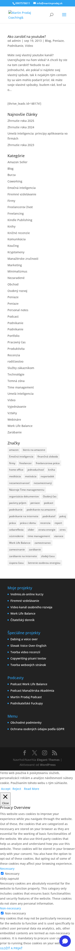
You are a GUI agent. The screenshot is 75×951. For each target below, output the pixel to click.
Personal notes (18, 310)
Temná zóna (16, 381)
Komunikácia (17, 239)
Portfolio (13, 336)
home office (16, 469)
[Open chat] (65, 941)
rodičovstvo (15, 361)
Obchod (13, 284)
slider (31, 529)
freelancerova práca (48, 463)
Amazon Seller (18, 162)
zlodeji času (48, 556)
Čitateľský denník (22, 620)
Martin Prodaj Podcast (26, 697)
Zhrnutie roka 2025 (21, 121)
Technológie (16, 374)
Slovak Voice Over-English (28, 646)
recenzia (45, 523)
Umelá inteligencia (21, 394)
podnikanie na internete (23, 516)
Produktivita (16, 349)
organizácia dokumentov (24, 496)
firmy (12, 463)
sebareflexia (16, 529)
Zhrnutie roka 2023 (21, 145)
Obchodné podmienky (25, 722)
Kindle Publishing (20, 220)
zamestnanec (43, 543)
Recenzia (14, 355)
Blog (48, 41)
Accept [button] (5, 789)
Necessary (12, 874)
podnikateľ (48, 516)
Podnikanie (15, 46)
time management (39, 536)
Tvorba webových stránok (28, 665)
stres (63, 529)
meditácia (15, 476)
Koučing (13, 246)
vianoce (58, 536)
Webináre (14, 419)
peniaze (35, 503)
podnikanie (15, 509)
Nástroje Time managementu (26, 489)
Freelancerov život (20, 207)
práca (12, 523)
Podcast (13, 316)
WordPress (48, 765)
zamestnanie (17, 549)
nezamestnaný (43, 483)
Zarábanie (15, 432)
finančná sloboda (48, 456)
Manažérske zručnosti (23, 259)
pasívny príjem (17, 503)
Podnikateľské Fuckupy (26, 703)
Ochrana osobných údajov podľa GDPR (37, 729)
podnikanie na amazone (41, 509)
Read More (31, 789)
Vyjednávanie (17, 407)
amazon (14, 450)
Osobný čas (49, 496)
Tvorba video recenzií (25, 652)
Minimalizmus (17, 271)
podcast (48, 503)
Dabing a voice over (24, 639)
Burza (12, 175)
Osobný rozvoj (17, 291)
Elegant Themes (48, 760)
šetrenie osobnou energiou (44, 563)
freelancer (25, 463)
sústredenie (16, 536)
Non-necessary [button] (10, 908)
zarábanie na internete (23, 556)
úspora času (16, 563)
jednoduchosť (36, 469)
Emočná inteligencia (22, 188)
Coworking (15, 181)
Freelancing (16, 213)
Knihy (11, 226)
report (58, 523)
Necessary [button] (7, 869)
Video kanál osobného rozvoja (31, 607)
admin (16, 41)
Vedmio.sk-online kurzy (26, 594)
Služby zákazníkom (21, 368)
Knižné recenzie (19, 233)
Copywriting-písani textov (28, 658)
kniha (51, 469)
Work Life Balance (20, 426)
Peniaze (58, 41)
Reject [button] (16, 789)
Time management (21, 387)
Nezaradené (16, 278)
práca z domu (28, 523)
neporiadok (47, 476)
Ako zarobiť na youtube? (27, 36)
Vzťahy (12, 413)
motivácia (30, 476)
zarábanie (35, 549)
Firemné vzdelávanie (22, 194)
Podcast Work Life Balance (28, 684)
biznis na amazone (34, 450)
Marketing (15, 265)
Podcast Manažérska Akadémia (32, 691)
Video (29, 46)
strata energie (46, 529)
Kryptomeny (16, 252)
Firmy (11, 201)
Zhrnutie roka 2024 (21, 127)
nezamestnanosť (19, 483)
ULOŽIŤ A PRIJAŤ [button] (11, 948)
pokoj (62, 516)
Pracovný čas (17, 342)
